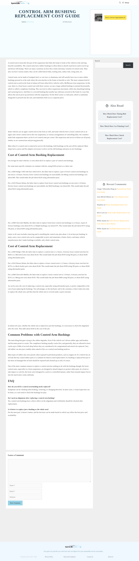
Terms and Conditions (69, 557)
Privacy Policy (49, 557)
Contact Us (90, 557)
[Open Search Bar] (120, 2)
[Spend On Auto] (20, 2)
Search (97, 61)
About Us (110, 557)
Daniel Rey (30, 22)
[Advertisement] (47, 39)
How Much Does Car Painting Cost (114, 126)
